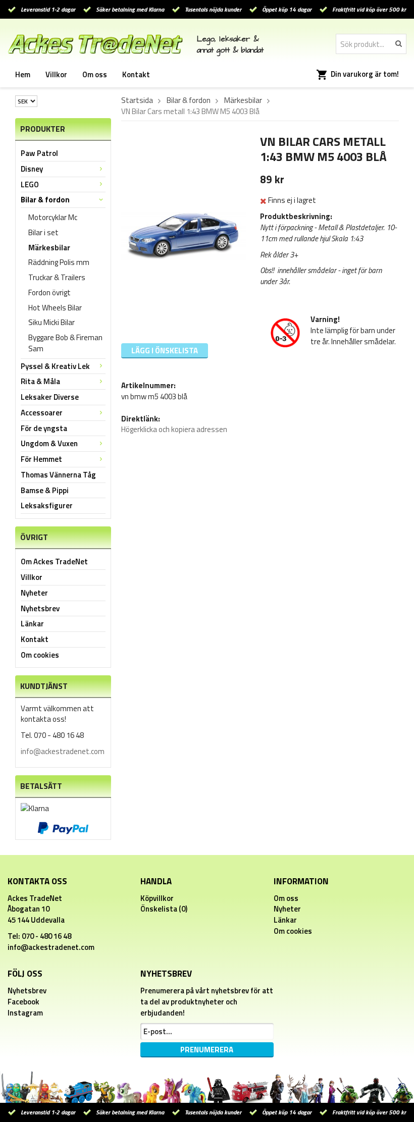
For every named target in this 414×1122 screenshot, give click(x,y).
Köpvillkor (157, 898)
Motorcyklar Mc (52, 217)
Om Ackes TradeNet (54, 561)
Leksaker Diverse (50, 397)
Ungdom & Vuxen (49, 443)
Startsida (137, 100)
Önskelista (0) (163, 909)
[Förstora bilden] (183, 234)
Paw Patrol (39, 153)
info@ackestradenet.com (63, 751)
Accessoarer (42, 412)
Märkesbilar (49, 247)
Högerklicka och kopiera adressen (174, 429)
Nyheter (34, 593)
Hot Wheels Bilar (55, 307)
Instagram (25, 1013)
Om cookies (40, 655)
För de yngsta (44, 428)
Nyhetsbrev (40, 608)
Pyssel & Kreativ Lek (55, 366)
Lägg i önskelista (164, 350)
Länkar (32, 623)
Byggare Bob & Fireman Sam (65, 343)
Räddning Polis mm (58, 262)
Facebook (23, 1001)
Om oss (94, 74)
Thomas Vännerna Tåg (58, 474)
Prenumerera (206, 1049)
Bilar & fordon (45, 199)
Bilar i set (43, 232)
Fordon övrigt (49, 292)
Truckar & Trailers (56, 277)
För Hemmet (41, 459)
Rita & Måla (40, 381)
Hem (22, 74)
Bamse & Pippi (45, 490)
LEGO (30, 184)
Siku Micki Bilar (51, 322)
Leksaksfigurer (47, 505)
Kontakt (136, 74)
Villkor (56, 74)
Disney (32, 169)
